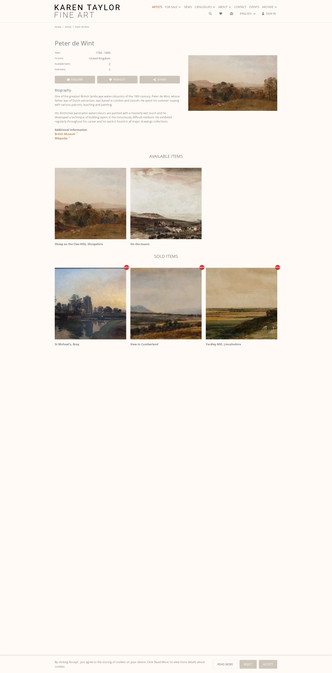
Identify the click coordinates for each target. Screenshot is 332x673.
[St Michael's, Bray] (90, 303)
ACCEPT (268, 664)
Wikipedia (61, 138)
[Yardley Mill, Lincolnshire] (241, 303)
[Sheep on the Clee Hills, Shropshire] (90, 203)
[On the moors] (166, 203)
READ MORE (225, 664)
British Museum (65, 134)
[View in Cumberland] (166, 303)
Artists (68, 26)
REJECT (248, 664)
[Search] (210, 13)
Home (58, 26)
